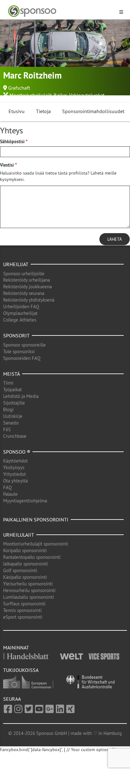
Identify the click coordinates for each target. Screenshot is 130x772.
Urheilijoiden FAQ (21, 306)
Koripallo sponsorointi (25, 550)
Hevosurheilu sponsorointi (29, 590)
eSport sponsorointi (22, 617)
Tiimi (8, 383)
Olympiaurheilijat (20, 313)
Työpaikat (12, 389)
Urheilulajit (18, 535)
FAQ (7, 487)
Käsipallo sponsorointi (25, 577)
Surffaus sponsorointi (24, 604)
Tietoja (43, 111)
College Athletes (19, 320)
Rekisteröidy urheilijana (26, 280)
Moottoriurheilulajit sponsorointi (35, 544)
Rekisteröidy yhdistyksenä (28, 300)
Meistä (11, 374)
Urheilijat (15, 264)
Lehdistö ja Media (20, 396)
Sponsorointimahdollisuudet (93, 111)
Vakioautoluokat (86, 95)
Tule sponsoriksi (19, 351)
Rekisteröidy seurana (23, 293)
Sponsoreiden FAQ (21, 358)
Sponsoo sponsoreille (24, 345)
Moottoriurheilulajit (30, 95)
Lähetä (114, 239)
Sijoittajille (14, 403)
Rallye (60, 95)
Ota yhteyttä (15, 481)
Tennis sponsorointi (22, 610)
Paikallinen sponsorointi (35, 519)
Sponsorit (16, 335)
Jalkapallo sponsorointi (25, 564)
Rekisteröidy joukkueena (27, 287)
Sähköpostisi (12, 141)
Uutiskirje (12, 416)
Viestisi (7, 165)
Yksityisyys (13, 467)
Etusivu (17, 111)
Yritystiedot (14, 474)
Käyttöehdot (15, 461)
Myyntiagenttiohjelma (25, 501)
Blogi (8, 409)
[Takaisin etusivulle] (61, 11)
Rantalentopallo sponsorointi (32, 557)
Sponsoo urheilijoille (23, 274)
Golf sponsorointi (20, 570)
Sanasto (11, 423)
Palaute (10, 494)
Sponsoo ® (16, 452)
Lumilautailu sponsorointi (28, 597)
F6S (7, 429)
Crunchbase (15, 436)
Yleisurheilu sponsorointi (28, 584)
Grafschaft (19, 88)
